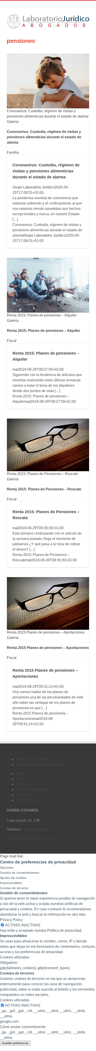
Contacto (23, 795)
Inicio (20, 773)
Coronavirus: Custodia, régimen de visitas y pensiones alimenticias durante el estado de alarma (44, 137)
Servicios (23, 784)
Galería (13, 122)
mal (15, 369)
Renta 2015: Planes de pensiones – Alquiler (42, 315)
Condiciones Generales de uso (40, 764)
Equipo (21, 779)
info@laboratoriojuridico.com (29, 838)
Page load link (11, 856)
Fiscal (12, 341)
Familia (13, 152)
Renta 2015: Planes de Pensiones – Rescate (42, 474)
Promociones (26, 800)
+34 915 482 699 (35, 829)
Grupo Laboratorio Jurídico (34, 187)
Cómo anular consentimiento (23, 1027)
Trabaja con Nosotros (33, 789)
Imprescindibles (11, 883)
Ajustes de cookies (13, 878)
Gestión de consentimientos (19, 872)
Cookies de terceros (14, 888)
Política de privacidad (64, 930)
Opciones (6, 867)
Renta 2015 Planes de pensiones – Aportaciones (45, 632)
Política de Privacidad (33, 759)
